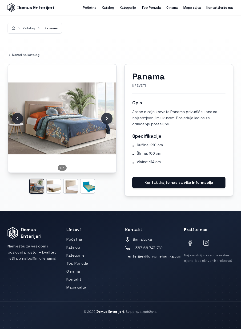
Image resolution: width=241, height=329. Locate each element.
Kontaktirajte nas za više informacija (179, 182)
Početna (89, 7)
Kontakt (73, 279)
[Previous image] (17, 118)
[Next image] (106, 118)
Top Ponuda (151, 7)
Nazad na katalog (26, 55)
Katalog (108, 7)
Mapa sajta (192, 7)
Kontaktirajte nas (219, 7)
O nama (172, 7)
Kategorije (128, 7)
